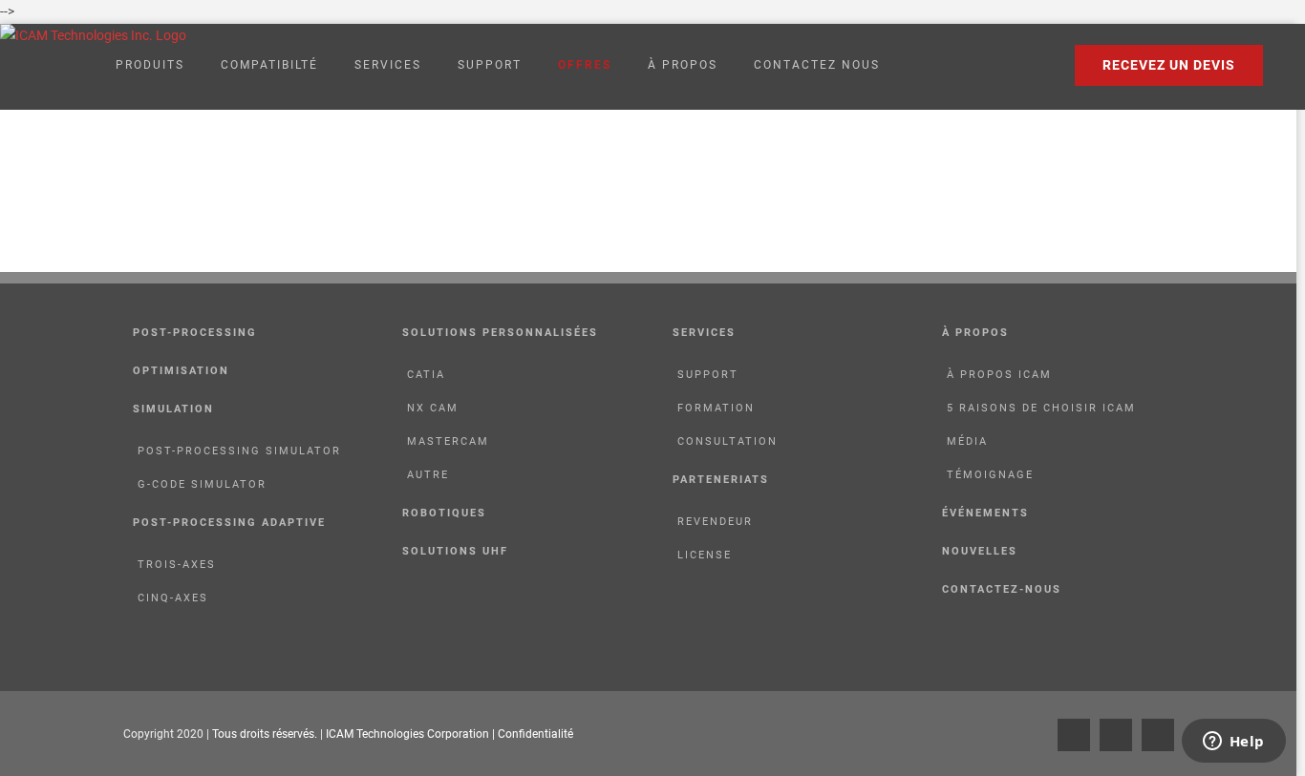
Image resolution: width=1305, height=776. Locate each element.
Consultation (727, 441)
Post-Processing (195, 332)
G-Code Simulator (202, 484)
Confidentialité (535, 734)
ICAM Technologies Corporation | (412, 734)
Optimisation (181, 371)
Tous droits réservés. (266, 734)
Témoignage (990, 475)
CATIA (426, 374)
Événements (985, 513)
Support (707, 374)
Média (967, 441)
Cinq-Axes (173, 598)
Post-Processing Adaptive (229, 522)
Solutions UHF (455, 551)
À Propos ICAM (999, 374)
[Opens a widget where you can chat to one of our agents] (1233, 742)
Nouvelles (979, 551)
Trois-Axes (177, 564)
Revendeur (715, 521)
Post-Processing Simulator (239, 451)
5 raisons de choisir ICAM (1041, 408)
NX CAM (433, 408)
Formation (716, 408)
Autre (428, 475)
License (704, 555)
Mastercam (448, 441)
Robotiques (444, 513)
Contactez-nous (1001, 589)
